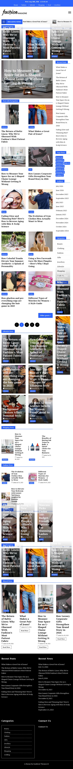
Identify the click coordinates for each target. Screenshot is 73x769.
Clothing (31, 127)
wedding (59, 175)
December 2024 (62, 218)
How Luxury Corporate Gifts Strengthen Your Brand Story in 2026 (40, 176)
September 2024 (62, 231)
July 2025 (59, 202)
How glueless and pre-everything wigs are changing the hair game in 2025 (12, 302)
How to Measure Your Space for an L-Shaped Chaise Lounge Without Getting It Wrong (12, 178)
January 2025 (61, 214)
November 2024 (62, 222)
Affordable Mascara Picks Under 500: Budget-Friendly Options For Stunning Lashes (46, 518)
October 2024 (61, 226)
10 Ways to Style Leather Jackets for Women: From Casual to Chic (40, 409)
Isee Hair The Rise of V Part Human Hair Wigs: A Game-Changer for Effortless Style (39, 377)
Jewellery (57, 5)
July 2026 (59, 186)
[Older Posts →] (37, 325)
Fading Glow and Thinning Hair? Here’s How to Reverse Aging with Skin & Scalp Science (12, 221)
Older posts (45, 315)
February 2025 (61, 210)
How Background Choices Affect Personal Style (12, 410)
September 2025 (62, 198)
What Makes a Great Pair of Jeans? (36, 48)
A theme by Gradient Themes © (36, 764)
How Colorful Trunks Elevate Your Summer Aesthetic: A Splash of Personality (12, 262)
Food (49, 5)
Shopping (41, 5)
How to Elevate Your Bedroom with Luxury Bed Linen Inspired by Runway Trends (17, 495)
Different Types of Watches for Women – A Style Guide (39, 301)
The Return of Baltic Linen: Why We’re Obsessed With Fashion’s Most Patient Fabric (12, 40)
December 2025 (62, 194)
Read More (6, 647)
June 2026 (60, 190)
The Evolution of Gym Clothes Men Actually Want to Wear (39, 219)
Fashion (23, 5)
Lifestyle (32, 5)
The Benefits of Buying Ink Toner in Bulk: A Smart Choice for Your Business (46, 444)
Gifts (30, 170)
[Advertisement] (64, 404)
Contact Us (43, 727)
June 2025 (60, 206)
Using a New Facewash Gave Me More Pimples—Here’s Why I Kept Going (40, 262)
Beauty (16, 5)
